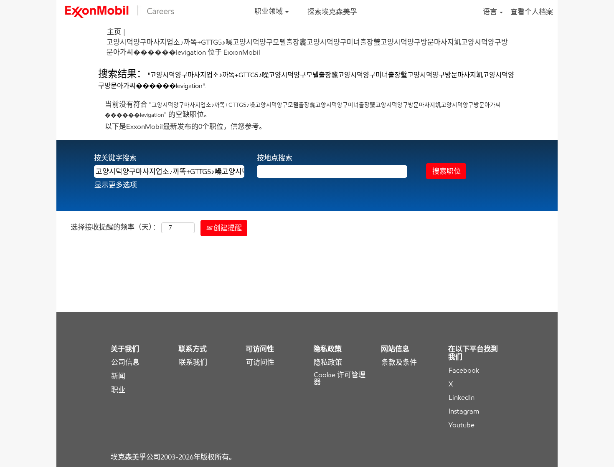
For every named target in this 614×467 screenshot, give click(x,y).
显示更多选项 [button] (115, 185)
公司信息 (125, 362)
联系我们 (193, 362)
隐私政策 (328, 362)
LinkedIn (461, 397)
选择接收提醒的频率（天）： (115, 227)
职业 (118, 390)
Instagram (464, 411)
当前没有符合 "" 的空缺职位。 (303, 109)
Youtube (461, 425)
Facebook (464, 370)
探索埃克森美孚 (332, 12)
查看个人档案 (531, 12)
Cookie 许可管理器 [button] (339, 378)
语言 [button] (491, 12)
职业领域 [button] (269, 11)
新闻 (118, 376)
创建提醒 (227, 228)
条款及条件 (399, 362)
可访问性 (260, 362)
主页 (114, 32)
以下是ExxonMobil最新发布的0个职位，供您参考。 (185, 126)
